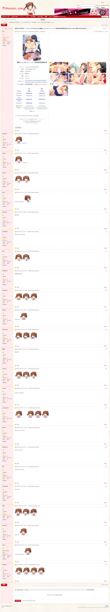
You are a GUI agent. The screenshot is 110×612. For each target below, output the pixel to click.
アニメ (27, 16)
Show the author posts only (33, 31)
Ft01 (3, 466)
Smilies (27, 590)
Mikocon (1, 22)
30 (7, 243)
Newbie (4, 159)
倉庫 (46, 16)
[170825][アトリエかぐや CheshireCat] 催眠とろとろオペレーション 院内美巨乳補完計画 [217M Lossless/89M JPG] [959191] (52, 28)
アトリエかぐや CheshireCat (32, 66)
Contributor (5, 256)
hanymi (3, 427)
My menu (104, 16)
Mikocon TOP (6, 16)
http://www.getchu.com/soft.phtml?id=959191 (35, 80)
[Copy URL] (89, 28)
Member (4, 139)
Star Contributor (6, 550)
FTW (3, 31)
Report (105, 130)
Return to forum (105, 25)
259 (8, 517)
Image (19, 590)
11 (7, 145)
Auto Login (98, 5)
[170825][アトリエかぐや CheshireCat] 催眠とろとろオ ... (43, 22)
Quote (23, 590)
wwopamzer (4, 290)
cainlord (4, 172)
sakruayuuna (5, 486)
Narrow (102, 2)
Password (79, 7)
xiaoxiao (4, 310)
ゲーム (21, 16)
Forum (5, 22)
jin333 (3, 192)
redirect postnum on (99, 31)
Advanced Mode (90, 589)
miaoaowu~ (4, 212)
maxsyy (4, 388)
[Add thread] (4, 25)
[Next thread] (106, 28)
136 (8, 498)
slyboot (3, 153)
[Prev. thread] (105, 28)
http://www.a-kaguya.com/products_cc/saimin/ (36, 82)
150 (8, 439)
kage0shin (4, 133)
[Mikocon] (19, 14)
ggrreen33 (4, 525)
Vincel (3, 545)
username (78, 5)
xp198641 (4, 564)
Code (25, 590)
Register (103, 7)
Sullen (3, 505)
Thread (37, 19)
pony (3, 251)
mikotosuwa (4, 329)
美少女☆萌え (15, 16)
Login (57, 594)
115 (8, 204)
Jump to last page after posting (29, 600)
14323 (8, 556)
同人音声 (33, 16)
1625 (8, 576)
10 (7, 459)
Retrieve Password (105, 5)
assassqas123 (5, 407)
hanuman (4, 368)
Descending (42, 31)
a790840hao (5, 270)
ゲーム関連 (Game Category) (14, 22)
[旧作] (16, 28)
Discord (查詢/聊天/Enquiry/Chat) (57, 16)
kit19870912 (5, 231)
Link (21, 590)
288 (8, 341)
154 (8, 184)
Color (17, 590)
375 (8, 380)
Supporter (5, 178)
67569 (8, 43)
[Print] (103, 28)
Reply (37, 115)
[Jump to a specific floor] (106, 31)
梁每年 (3, 349)
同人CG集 (40, 16)
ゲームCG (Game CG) (25, 22)
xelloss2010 (4, 447)
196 (8, 478)
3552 (8, 263)
